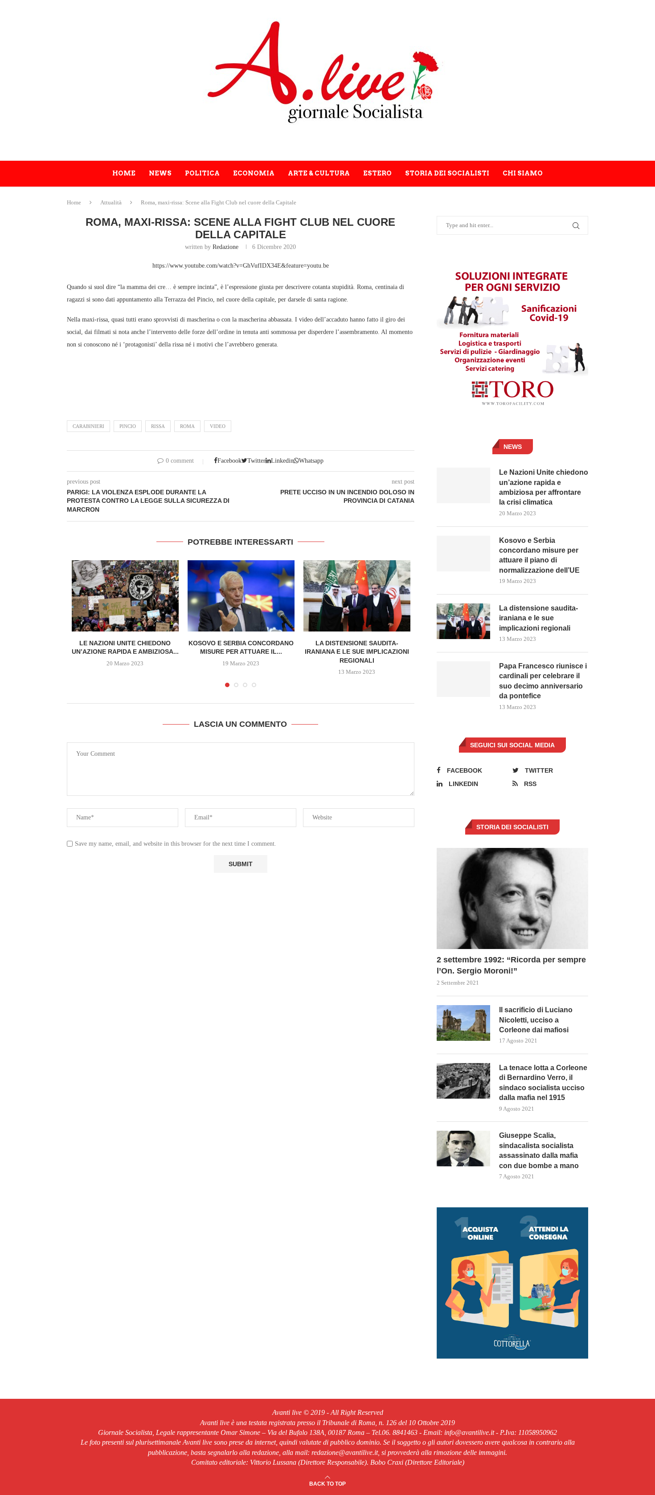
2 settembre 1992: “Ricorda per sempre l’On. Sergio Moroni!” (511, 965)
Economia (253, 173)
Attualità (111, 202)
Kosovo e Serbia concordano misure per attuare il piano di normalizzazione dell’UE (539, 555)
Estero (377, 173)
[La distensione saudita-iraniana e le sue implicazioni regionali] (356, 595)
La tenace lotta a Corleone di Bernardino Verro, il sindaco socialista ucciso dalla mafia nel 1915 (543, 1082)
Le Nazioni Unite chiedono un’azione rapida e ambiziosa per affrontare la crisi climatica (543, 487)
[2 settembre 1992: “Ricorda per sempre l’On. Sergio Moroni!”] (512, 898)
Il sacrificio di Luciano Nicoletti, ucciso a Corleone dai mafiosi (536, 1020)
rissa (158, 426)
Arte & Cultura (319, 173)
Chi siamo (523, 173)
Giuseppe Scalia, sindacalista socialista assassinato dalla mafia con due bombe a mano (539, 1150)
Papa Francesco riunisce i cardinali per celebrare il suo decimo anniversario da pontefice (543, 681)
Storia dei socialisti (447, 173)
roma (187, 426)
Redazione (225, 247)
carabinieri (88, 426)
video (217, 426)
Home (123, 173)
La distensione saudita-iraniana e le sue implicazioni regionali (357, 652)
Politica (202, 173)
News (160, 173)
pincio (127, 426)
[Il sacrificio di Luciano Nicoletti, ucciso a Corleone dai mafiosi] (463, 1023)
